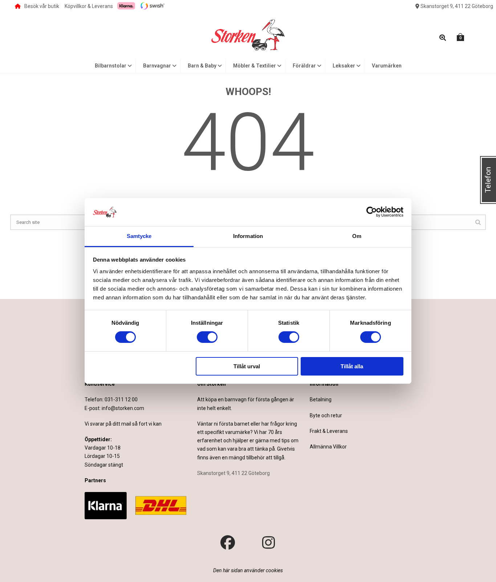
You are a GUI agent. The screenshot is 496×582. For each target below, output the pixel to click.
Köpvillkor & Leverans (89, 6)
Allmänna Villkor (328, 447)
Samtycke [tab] (139, 236)
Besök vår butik (41, 6)
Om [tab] (356, 236)
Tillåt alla (352, 366)
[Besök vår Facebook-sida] (227, 543)
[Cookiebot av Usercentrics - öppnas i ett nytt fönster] (371, 211)
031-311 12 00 (121, 399)
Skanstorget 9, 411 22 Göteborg (456, 6)
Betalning (321, 399)
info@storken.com (123, 408)
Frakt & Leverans (329, 431)
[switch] (207, 337)
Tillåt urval (246, 366)
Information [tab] (248, 236)
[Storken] (248, 34)
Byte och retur (326, 415)
